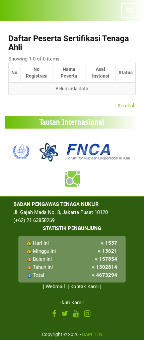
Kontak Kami (84, 287)
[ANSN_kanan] (72, 179)
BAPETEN (92, 334)
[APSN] (48, 151)
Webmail (55, 287)
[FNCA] (99, 151)
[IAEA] (21, 151)
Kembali (127, 106)
